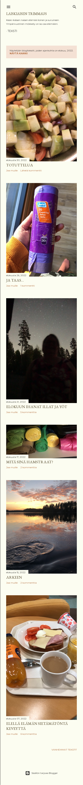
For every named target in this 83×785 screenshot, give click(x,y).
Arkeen (14, 577)
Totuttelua (19, 165)
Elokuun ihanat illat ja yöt (36, 406)
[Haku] (74, 6)
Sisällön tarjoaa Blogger (44, 773)
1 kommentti (27, 285)
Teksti (12, 31)
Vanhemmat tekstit (64, 749)
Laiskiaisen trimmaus (26, 13)
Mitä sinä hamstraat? (29, 461)
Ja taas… (15, 280)
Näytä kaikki (19, 53)
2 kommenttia (28, 467)
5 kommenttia (28, 412)
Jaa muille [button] (12, 170)
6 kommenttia (28, 733)
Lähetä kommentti (31, 170)
